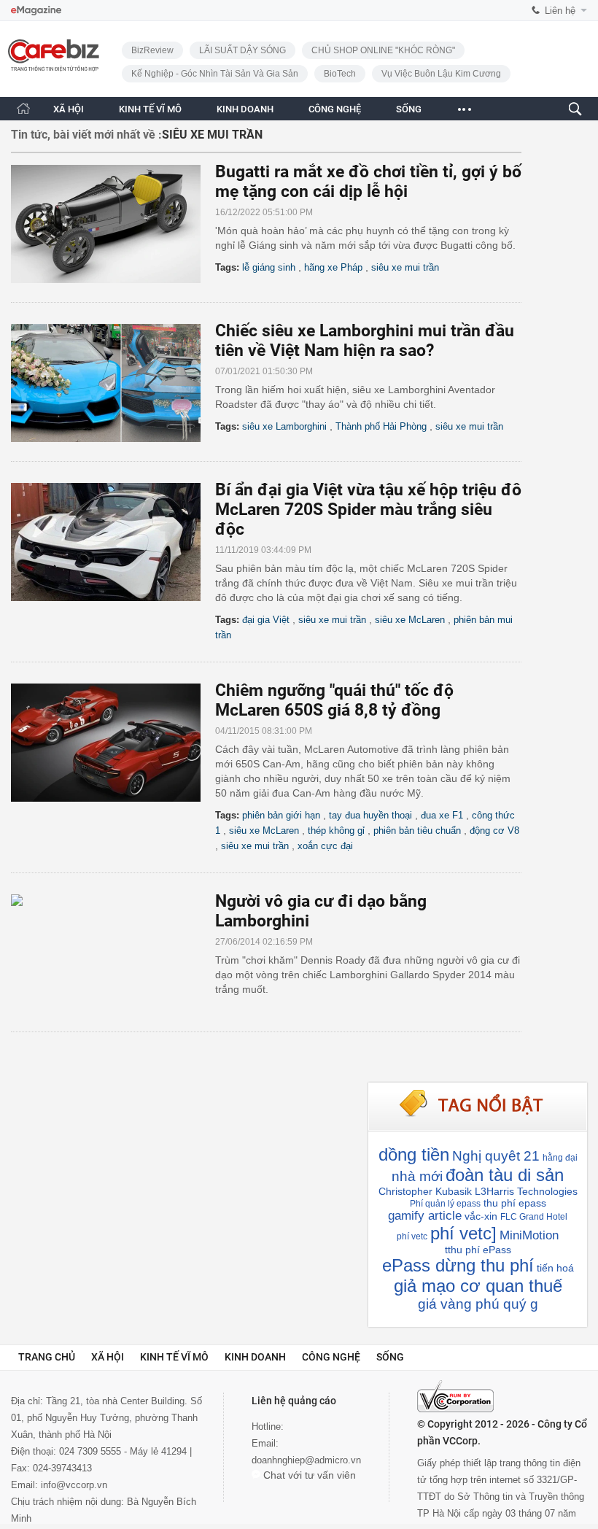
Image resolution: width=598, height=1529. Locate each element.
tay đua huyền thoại (370, 815)
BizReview (152, 50)
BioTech (340, 74)
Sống (390, 1357)
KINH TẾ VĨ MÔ (150, 109)
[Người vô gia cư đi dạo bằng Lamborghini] (113, 953)
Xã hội (107, 1357)
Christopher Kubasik (425, 1191)
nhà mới (417, 1176)
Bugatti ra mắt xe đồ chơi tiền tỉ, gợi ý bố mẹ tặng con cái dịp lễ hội (368, 181)
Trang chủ (46, 1357)
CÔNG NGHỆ (334, 109)
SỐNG (409, 109)
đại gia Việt (266, 619)
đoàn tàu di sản (505, 1175)
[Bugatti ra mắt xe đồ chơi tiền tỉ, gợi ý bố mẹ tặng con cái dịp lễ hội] (113, 224)
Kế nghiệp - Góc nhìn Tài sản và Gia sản (214, 74)
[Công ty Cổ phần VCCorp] (455, 1396)
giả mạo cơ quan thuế (478, 1286)
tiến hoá (555, 1268)
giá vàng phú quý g (478, 1304)
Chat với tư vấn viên (308, 1475)
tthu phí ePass (478, 1249)
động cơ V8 (494, 830)
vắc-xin (481, 1216)
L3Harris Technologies (526, 1191)
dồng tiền (413, 1154)
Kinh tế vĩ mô (174, 1357)
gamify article (425, 1216)
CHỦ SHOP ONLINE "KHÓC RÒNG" (383, 50)
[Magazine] (36, 10)
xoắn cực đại (325, 845)
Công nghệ (331, 1357)
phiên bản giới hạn (281, 815)
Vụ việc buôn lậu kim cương (441, 74)
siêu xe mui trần (405, 267)
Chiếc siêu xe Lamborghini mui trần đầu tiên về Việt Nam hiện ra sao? (364, 340)
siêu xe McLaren (410, 619)
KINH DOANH (245, 109)
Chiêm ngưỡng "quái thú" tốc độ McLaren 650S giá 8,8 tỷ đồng (334, 700)
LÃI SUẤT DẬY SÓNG (242, 50)
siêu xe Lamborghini (284, 426)
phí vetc (412, 1236)
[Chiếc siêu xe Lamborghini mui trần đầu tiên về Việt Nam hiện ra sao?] (113, 383)
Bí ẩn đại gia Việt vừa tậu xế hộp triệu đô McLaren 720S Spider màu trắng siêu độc (368, 509)
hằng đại (560, 1158)
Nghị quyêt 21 (496, 1156)
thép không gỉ (336, 830)
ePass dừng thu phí (458, 1265)
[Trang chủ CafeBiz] (23, 108)
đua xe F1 (442, 815)
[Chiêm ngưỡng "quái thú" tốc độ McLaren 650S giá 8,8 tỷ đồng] (113, 743)
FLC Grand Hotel (533, 1217)
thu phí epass (515, 1203)
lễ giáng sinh (268, 267)
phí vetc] (463, 1233)
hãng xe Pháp (333, 267)
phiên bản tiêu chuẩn (417, 830)
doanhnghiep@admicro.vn (306, 1460)
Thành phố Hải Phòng (381, 426)
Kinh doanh (255, 1357)
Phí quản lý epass (445, 1204)
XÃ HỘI (68, 109)
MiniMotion (529, 1235)
